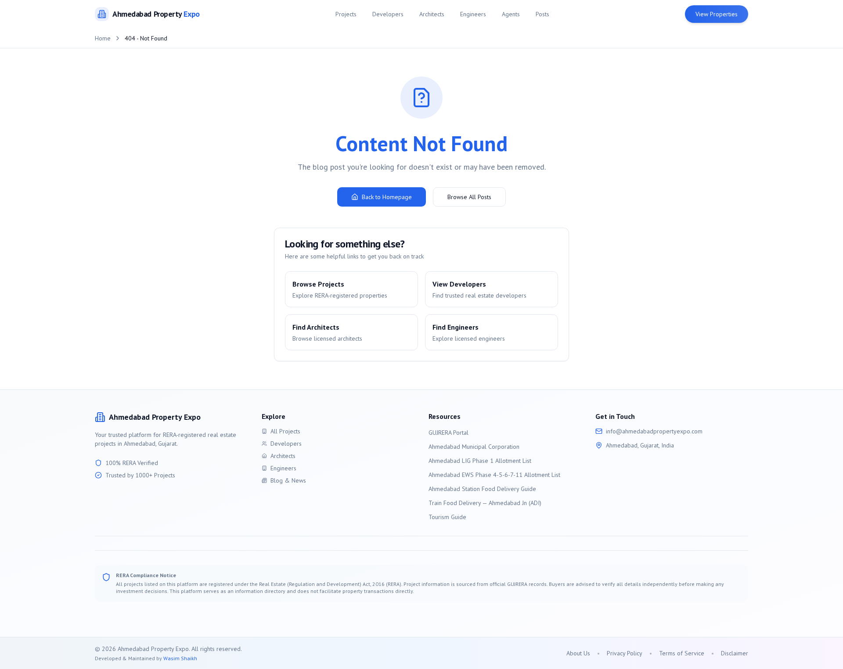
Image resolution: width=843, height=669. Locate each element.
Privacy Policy (624, 653)
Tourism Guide (447, 517)
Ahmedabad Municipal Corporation (474, 447)
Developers (387, 14)
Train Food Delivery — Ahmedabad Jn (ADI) (485, 503)
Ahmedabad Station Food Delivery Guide (482, 489)
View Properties (716, 14)
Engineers (473, 14)
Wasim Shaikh (180, 658)
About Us (578, 653)
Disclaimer (734, 653)
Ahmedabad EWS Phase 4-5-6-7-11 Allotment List (494, 475)
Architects (431, 14)
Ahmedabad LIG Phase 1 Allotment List (480, 461)
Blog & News (288, 480)
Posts (542, 14)
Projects (346, 14)
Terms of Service (681, 653)
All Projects (285, 431)
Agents (511, 14)
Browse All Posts (469, 197)
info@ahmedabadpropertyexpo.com (654, 431)
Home (103, 38)
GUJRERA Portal (448, 432)
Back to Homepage (387, 197)
